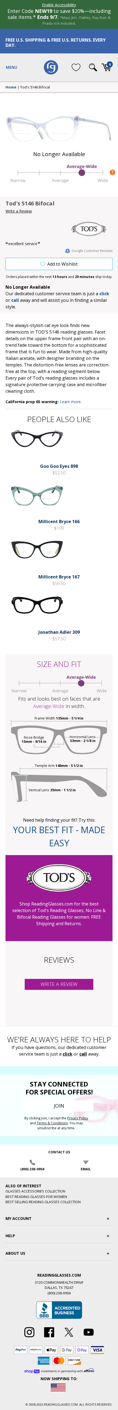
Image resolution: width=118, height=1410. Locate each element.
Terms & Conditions (52, 1123)
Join (59, 1105)
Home (10, 87)
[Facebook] (49, 1337)
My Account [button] (18, 1218)
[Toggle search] (93, 67)
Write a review (59, 984)
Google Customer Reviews (92, 250)
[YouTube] (88, 1337)
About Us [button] (15, 1253)
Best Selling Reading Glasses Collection (43, 1201)
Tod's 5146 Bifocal (35, 87)
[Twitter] (68, 1337)
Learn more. (71, 401)
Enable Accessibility (59, 4)
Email (86, 1169)
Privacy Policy (77, 1118)
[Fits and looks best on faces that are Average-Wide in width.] (59, 181)
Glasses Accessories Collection (35, 1191)
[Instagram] (29, 1337)
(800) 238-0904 (32, 1169)
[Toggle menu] (11, 67)
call (15, 300)
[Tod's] (92, 229)
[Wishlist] (76, 67)
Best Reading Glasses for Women (36, 1196)
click (67, 1054)
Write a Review (18, 211)
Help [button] (10, 1235)
